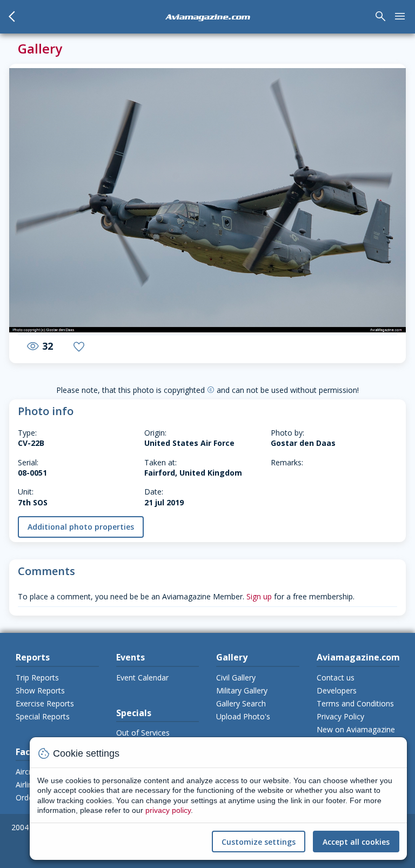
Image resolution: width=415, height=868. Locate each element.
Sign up (259, 596)
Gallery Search (241, 703)
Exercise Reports (45, 703)
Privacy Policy (340, 716)
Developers (337, 690)
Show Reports (40, 690)
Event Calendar (142, 677)
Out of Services (143, 732)
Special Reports (43, 716)
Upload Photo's (243, 716)
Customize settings (259, 842)
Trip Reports (37, 677)
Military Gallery (241, 690)
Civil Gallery (236, 677)
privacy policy (168, 810)
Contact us (335, 677)
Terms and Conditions (355, 703)
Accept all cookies (356, 842)
